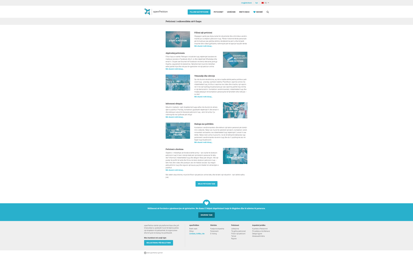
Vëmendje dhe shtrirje (204, 76)
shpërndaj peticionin (175, 53)
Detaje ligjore (257, 234)
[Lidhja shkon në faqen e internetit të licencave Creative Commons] (145, 253)
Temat (233, 236)
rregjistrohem (246, 3)
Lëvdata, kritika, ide (197, 234)
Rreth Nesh (244, 12)
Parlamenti (214, 231)
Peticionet (219, 12)
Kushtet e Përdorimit (260, 229)
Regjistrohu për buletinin (158, 243)
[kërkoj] (267, 12)
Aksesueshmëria (258, 236)
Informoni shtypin (174, 103)
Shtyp (191, 231)
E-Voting (213, 234)
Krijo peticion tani (206, 184)
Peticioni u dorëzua (174, 149)
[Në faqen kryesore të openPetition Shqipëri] (156, 11)
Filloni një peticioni (199, 12)
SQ (265, 3)
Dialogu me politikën (203, 124)
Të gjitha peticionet (238, 231)
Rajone (234, 239)
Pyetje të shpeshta (217, 229)
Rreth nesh (193, 229)
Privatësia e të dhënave (261, 231)
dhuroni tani (206, 215)
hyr (256, 3)
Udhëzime (231, 12)
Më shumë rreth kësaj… (203, 46)
